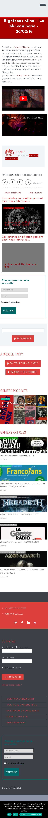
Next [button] (45, 411)
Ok (9, 814)
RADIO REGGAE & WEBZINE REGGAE (23, 711)
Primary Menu (43, 4)
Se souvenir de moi (12, 667)
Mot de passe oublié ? (12, 684)
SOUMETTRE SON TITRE (15, 608)
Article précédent (13, 192)
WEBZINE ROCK (11, 158)
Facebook (12, 182)
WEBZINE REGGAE (12, 438)
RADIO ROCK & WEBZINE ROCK (20, 699)
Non (15, 814)
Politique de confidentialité (31, 814)
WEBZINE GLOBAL (17, 466)
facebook (22, 622)
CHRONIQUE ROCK (8, 208)
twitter (15, 622)
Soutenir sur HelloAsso (24, 363)
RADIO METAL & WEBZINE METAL (22, 705)
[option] (23, 219)
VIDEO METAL (11, 552)
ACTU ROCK (33, 155)
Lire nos (11, 302)
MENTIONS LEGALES (13, 613)
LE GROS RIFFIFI (5, 399)
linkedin (28, 622)
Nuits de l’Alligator (21, 47)
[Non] (45, 809)
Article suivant (35, 192)
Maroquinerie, (23, 75)
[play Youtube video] (23, 98)
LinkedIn (20, 182)
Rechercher (24, 338)
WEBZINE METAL (12, 497)
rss (35, 622)
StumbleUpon (28, 182)
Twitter (5, 182)
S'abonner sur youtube (24, 372)
